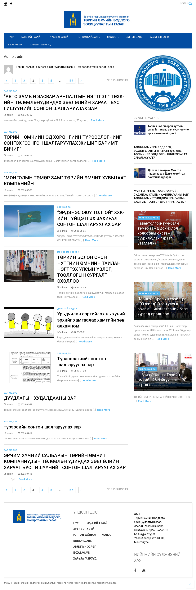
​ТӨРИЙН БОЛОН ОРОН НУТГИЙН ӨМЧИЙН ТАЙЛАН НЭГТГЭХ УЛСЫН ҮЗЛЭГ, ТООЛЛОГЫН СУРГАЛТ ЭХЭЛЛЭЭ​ (89, 269)
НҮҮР (11, 36)
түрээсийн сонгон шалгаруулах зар (42, 427)
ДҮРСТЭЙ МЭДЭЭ (67, 309)
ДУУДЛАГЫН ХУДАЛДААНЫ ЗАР (40, 398)
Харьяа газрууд (149, 218)
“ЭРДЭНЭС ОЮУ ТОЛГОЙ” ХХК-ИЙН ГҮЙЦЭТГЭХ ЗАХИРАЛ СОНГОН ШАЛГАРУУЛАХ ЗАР (90, 218)
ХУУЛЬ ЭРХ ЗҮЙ (59, 36)
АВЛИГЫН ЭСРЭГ (160, 36)
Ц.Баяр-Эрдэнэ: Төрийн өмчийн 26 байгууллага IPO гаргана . (162, 380)
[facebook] (11, 3)
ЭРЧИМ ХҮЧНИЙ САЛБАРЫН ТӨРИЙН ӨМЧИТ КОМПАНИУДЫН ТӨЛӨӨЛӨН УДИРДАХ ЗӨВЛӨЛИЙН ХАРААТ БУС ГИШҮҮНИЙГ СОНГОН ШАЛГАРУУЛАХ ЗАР (65, 461)
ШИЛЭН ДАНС (134, 36)
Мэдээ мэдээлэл (68, 252)
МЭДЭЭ (111, 36)
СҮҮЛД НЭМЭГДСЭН (148, 117)
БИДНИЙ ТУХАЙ (30, 36)
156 (70, 81)
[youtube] (5, 3)
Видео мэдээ (147, 369)
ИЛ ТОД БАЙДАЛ (88, 36)
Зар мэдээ (10, 91)
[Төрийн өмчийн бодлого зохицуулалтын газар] (98, 26)
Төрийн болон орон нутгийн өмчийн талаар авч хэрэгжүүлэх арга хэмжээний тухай (168, 130)
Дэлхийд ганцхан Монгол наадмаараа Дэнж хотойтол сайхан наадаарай (166, 174)
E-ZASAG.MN (15, 44)
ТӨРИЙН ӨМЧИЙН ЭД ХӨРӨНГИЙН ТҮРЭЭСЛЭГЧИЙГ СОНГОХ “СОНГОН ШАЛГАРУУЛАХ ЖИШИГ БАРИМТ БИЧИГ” (63, 143)
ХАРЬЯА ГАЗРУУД (40, 44)
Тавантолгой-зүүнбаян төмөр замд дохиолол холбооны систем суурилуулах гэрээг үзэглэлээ (158, 233)
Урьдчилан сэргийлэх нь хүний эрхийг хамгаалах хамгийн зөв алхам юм (91, 319)
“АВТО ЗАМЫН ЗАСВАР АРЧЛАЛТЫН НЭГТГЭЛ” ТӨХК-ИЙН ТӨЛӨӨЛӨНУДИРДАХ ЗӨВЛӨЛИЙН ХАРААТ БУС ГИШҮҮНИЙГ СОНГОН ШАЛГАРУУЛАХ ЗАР (64, 102)
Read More (97, 120)
